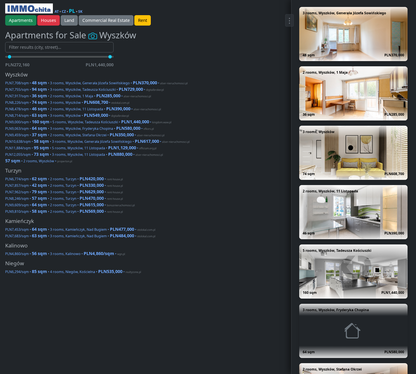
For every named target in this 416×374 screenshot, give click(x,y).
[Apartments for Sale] (29, 8)
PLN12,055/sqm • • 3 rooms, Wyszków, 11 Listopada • (84, 154)
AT (57, 11)
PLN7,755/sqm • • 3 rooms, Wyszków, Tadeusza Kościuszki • (84, 89)
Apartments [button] (21, 20)
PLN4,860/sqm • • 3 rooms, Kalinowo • (65, 253)
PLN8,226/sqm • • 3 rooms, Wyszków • (67, 102)
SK (80, 11)
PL (72, 10)
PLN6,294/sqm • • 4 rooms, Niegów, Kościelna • (73, 271)
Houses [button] (48, 20)
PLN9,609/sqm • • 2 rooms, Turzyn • (70, 205)
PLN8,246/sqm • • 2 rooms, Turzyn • (64, 198)
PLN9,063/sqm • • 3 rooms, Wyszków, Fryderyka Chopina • (79, 128)
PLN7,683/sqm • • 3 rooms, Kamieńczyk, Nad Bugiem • (80, 236)
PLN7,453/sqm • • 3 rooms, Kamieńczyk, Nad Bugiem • (80, 229)
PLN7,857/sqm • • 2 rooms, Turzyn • (64, 185)
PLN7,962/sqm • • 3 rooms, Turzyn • (64, 192)
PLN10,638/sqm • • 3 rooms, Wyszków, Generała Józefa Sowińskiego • (97, 141)
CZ (64, 11)
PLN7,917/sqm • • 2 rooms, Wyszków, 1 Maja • (78, 96)
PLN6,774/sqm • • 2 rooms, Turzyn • (64, 179)
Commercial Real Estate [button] (106, 20)
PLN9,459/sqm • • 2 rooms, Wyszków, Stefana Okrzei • (84, 135)
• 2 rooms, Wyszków (38, 161)
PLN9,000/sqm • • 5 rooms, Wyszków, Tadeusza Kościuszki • (88, 122)
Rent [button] (142, 20)
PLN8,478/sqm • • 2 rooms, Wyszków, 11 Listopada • (83, 109)
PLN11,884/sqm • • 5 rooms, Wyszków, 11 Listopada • (80, 148)
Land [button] (69, 20)
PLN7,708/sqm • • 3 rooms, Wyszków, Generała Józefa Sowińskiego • (96, 83)
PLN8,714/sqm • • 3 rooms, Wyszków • (67, 115)
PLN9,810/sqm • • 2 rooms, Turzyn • (64, 211)
